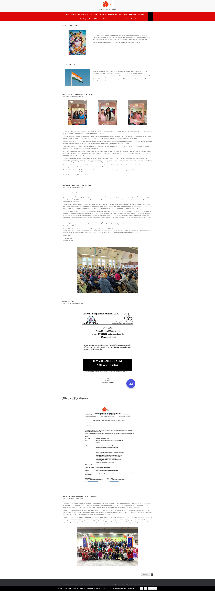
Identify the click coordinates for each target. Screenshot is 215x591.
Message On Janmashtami (72, 25)
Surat (90, 19)
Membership (132, 14)
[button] (150, 16)
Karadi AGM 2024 (68, 301)
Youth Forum (102, 14)
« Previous (144, 574)
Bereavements (118, 19)
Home (67, 14)
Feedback (126, 19)
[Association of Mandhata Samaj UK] (107, 4)
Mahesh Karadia (80, 27)
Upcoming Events (83, 14)
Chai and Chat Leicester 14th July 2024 (77, 185)
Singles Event (123, 14)
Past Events (93, 14)
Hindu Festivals (107, 19)
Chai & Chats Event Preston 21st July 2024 (78, 94)
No (146, 588)
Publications (97, 19)
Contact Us (134, 19)
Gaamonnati (141, 14)
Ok (141, 588)
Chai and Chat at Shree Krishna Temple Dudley (79, 496)
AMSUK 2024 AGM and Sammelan (75, 398)
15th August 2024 (68, 64)
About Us (73, 14)
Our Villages (83, 19)
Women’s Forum (112, 14)
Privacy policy (152, 588)
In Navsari (75, 19)
